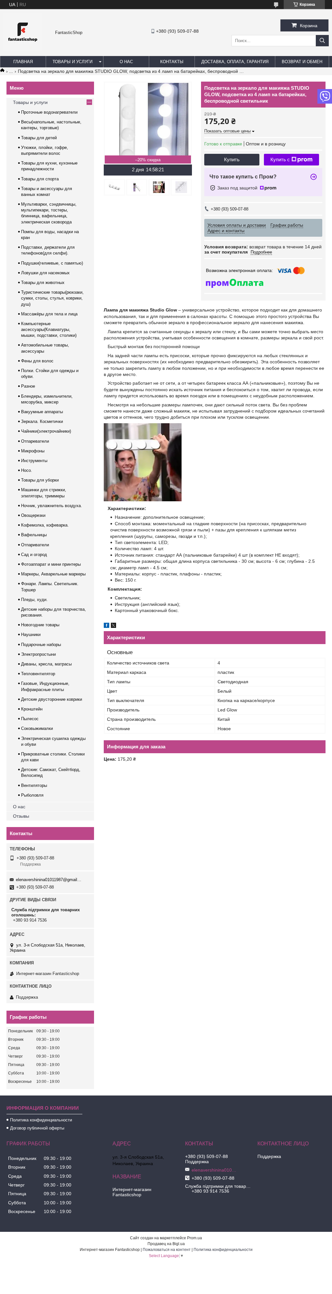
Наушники (31, 634)
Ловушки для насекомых (45, 272)
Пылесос (30, 718)
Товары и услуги (72, 61)
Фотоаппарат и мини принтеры (51, 564)
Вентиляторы (34, 785)
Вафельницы (34, 534)
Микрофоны (32, 450)
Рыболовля (32, 795)
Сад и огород (34, 554)
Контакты (172, 61)
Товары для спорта (40, 178)
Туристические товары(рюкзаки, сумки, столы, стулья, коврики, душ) (52, 298)
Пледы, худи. (34, 599)
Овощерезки (33, 515)
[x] (113, 626)
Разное (28, 386)
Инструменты (34, 460)
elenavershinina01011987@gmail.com (49, 879)
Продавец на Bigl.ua (166, 1244)
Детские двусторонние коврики (51, 699)
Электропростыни (38, 654)
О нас (126, 61)
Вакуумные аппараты (42, 411)
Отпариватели (35, 544)
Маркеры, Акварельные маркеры (53, 574)
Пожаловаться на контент (167, 1249)
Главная (23, 61)
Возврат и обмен (302, 61)
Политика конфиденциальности (41, 1120)
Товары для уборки (40, 480)
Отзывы (21, 816)
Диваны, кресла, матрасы (46, 664)
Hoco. (26, 470)
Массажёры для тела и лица (49, 314)
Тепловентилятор (38, 673)
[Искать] (322, 40)
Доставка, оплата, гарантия (234, 61)
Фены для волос (37, 360)
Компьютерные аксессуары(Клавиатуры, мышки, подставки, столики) (49, 329)
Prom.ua (194, 1238)
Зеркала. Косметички (42, 421)
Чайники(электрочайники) (46, 431)
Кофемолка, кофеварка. (45, 525)
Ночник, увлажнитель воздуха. (51, 505)
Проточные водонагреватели (49, 112)
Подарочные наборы (41, 644)
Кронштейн (31, 709)
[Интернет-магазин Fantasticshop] (22, 49)
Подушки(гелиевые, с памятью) (52, 263)
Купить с (280, 159)
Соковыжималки (37, 728)
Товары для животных (43, 282)
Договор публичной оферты (37, 1128)
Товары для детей (39, 137)
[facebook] (106, 626)
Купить (232, 159)
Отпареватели (35, 441)
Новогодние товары (40, 624)
